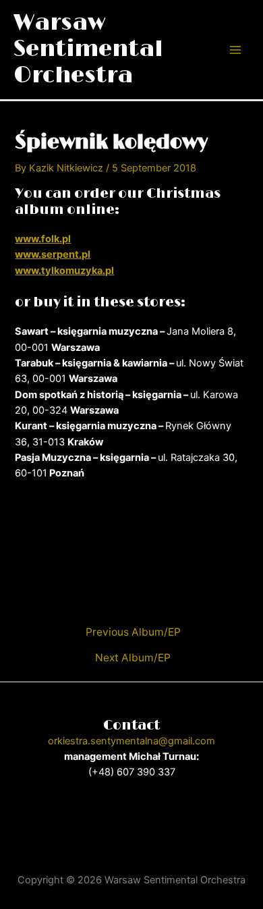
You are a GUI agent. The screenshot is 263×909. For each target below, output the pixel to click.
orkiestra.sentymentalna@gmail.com (131, 741)
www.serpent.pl (52, 254)
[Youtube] (131, 826)
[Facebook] (91, 826)
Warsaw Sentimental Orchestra (88, 49)
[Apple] (172, 826)
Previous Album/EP (133, 632)
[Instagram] (111, 826)
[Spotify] (152, 826)
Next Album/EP (133, 658)
